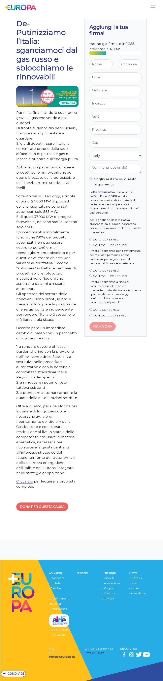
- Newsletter (138, 593)
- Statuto (55, 583)
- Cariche (55, 588)
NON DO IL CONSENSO (109, 245)
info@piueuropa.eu (62, 656)
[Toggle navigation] (152, 7)
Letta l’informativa (102, 192)
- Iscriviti (108, 577)
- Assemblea (111, 583)
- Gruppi (107, 588)
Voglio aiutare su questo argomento (115, 181)
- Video (134, 588)
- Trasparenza (58, 608)
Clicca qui (24, 481)
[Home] (20, 7)
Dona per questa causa (42, 507)
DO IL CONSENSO (105, 239)
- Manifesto (57, 577)
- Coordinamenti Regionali (59, 598)
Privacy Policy (94, 652)
